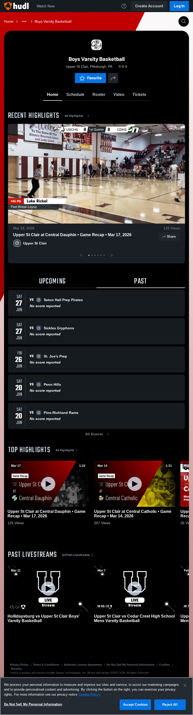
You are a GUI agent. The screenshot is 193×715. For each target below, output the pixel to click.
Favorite (94, 78)
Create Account (149, 6)
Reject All (169, 704)
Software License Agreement (83, 664)
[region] (96, 696)
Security (16, 668)
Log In (179, 6)
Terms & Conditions (46, 664)
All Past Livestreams (76, 554)
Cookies (164, 664)
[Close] (184, 685)
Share (171, 236)
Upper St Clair (35, 243)
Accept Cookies (135, 704)
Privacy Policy (19, 664)
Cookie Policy (89, 694)
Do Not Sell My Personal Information (131, 664)
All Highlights (74, 115)
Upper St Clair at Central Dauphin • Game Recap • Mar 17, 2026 (72, 235)
